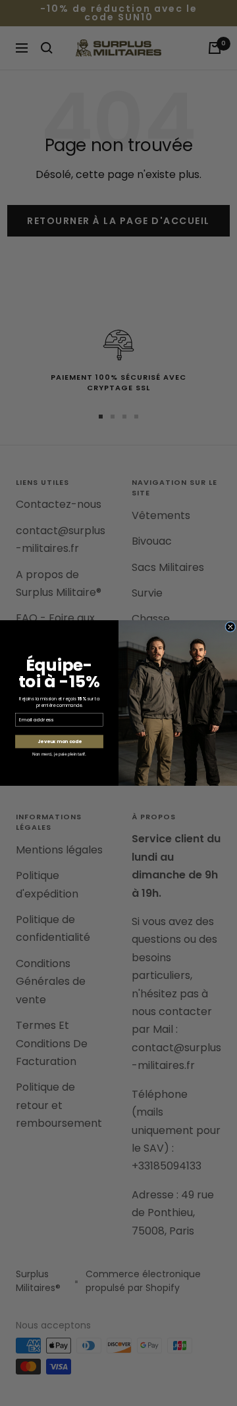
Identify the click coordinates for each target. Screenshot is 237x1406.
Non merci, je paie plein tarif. (59, 754)
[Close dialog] (230, 626)
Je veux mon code (60, 741)
